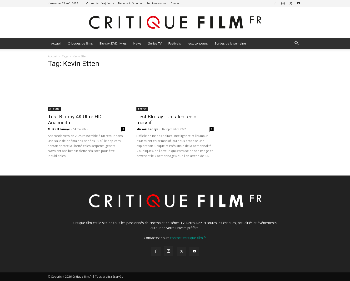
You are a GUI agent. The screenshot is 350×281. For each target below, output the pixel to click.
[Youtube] (298, 3)
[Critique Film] (175, 22)
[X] (290, 3)
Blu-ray (142, 108)
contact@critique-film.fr (188, 238)
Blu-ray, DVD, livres (113, 43)
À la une (54, 108)
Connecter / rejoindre (100, 3)
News (137, 43)
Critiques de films (80, 43)
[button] (296, 43)
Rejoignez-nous (156, 3)
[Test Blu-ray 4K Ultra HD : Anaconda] (86, 92)
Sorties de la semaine (230, 43)
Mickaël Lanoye (59, 129)
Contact (175, 3)
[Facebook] (275, 3)
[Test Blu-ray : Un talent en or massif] (175, 92)
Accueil (56, 43)
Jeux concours (198, 43)
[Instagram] (282, 3)
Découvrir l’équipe (130, 3)
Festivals (174, 43)
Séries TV (155, 43)
